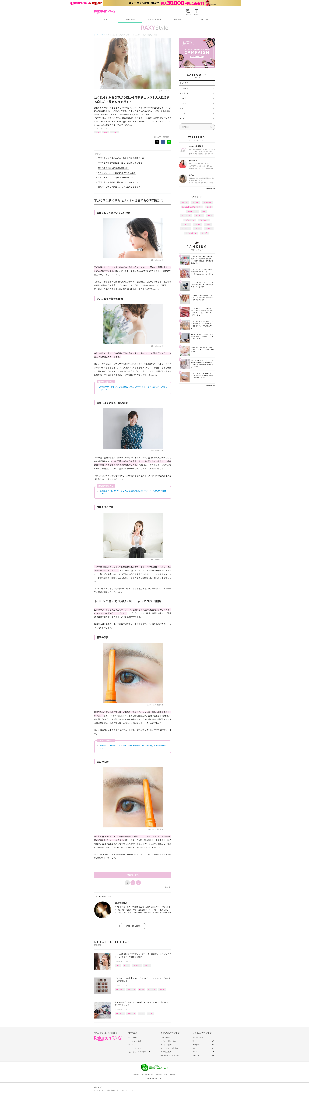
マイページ (132, 1045)
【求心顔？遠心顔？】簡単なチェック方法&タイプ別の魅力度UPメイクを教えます (133, 747)
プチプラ (147, 965)
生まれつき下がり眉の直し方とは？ (113, 167)
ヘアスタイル (189, 220)
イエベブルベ (151, 989)
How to (97, 132)
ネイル (182, 108)
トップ (106, 19)
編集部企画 (207, 203)
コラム (182, 113)
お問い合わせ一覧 (112, 1090)
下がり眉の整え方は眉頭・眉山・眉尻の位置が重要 (120, 163)
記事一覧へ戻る (133, 926)
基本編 (209, 207)
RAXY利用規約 (166, 1052)
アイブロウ (114, 132)
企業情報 (136, 1074)
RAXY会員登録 (198, 1038)
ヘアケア (183, 103)
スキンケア (184, 83)
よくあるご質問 (203, 19)
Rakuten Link (197, 1052)
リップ (209, 216)
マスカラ (150, 1014)
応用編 (105, 132)
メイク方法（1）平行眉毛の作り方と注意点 (117, 172)
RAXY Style (130, 19)
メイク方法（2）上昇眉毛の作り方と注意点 (117, 177)
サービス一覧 (98, 1090)
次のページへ (133, 874)
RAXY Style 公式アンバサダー (191, 207)
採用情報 (173, 1074)
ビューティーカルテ (135, 1048)
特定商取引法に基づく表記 (170, 1055)
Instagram (196, 1045)
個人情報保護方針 (147, 1074)
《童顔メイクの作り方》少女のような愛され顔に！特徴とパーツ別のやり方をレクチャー (133, 492)
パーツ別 (197, 224)
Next (167, 887)
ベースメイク (185, 88)
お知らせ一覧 (165, 1038)
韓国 (203, 211)
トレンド (199, 216)
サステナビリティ (127, 1090)
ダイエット (185, 229)
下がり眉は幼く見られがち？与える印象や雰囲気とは (121, 158)
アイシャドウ (136, 965)
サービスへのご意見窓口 (169, 1048)
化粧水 (208, 224)
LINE (194, 1048)
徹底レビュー (119, 989)
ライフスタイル (191, 233)
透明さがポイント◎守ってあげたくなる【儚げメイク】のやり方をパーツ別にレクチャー (133, 388)
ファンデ (209, 229)
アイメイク (104, 129)
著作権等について (161, 1074)
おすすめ (126, 965)
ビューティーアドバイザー (137, 1052)
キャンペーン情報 (154, 19)
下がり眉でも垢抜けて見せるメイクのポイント (118, 182)
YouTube (196, 1055)
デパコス (141, 989)
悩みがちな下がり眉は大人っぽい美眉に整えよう (119, 187)
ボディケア (184, 98)
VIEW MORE (209, 188)
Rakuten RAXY (105, 12)
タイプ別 (162, 989)
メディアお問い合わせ (168, 1041)
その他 (182, 118)
